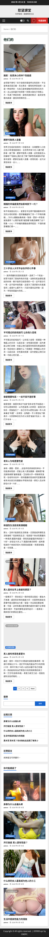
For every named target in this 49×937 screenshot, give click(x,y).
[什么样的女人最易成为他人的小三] (24, 864)
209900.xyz (38, 931)
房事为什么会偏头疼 (12, 721)
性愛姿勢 (42, 20)
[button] (3, 20)
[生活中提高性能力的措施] (24, 902)
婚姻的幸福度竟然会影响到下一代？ (24, 187)
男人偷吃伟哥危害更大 (24, 637)
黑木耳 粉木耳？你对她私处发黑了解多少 (21, 740)
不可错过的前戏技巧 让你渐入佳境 (24, 315)
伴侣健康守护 (10, 262)
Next (33, 688)
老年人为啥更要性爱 (24, 444)
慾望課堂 (24, 10)
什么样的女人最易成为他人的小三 (18, 730)
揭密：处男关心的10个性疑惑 (24, 58)
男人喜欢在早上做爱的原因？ (24, 572)
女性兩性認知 (10, 133)
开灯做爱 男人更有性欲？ (14, 726)
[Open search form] (28, 20)
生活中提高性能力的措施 (14, 735)
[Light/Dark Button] (22, 20)
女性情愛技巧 (10, 69)
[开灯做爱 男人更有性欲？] (24, 825)
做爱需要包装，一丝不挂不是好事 (24, 380)
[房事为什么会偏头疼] (24, 787)
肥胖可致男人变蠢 (24, 122)
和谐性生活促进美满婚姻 (24, 508)
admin (6, 79)
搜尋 (6, 696)
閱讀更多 (9, 103)
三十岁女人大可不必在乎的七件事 (24, 251)
